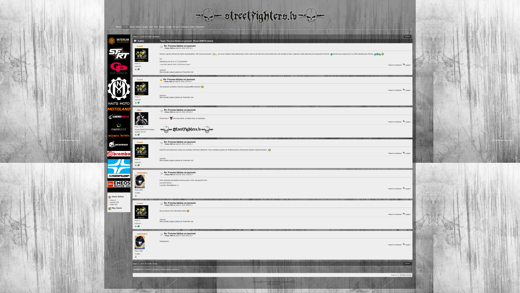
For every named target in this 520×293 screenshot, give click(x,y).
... (140, 36)
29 (141, 36)
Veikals (161, 27)
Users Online (118, 197)
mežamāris (142, 173)
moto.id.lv (163, 70)
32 (148, 36)
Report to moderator (395, 65)
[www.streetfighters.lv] (138, 135)
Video (156, 27)
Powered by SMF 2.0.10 (259, 282)
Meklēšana (185, 27)
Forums (126, 27)
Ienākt (192, 27)
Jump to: (393, 275)
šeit (192, 72)
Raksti (132, 27)
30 (143, 36)
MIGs (139, 110)
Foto (151, 27)
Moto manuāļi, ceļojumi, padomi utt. (171, 72)
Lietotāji (168, 27)
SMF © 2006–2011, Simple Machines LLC (282, 282)
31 (146, 36)
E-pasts (145, 27)
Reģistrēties (200, 27)
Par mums (176, 27)
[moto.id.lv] (138, 69)
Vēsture (138, 27)
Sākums (119, 27)
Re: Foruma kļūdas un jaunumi (180, 46)
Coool (140, 46)
